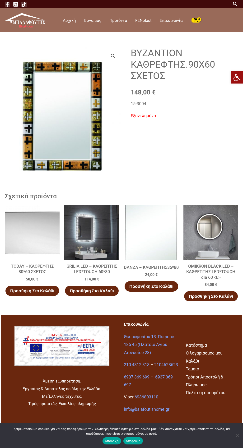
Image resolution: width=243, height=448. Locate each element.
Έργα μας (92, 20)
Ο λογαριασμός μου (204, 352)
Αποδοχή (112, 441)
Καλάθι (192, 361)
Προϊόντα (118, 20)
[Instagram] (15, 4)
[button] (237, 77)
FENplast (143, 20)
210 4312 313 (137, 364)
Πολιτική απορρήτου (205, 392)
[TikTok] (24, 4)
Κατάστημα (196, 345)
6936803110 (146, 396)
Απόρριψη (133, 441)
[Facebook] (7, 4)
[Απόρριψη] (237, 435)
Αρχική (69, 20)
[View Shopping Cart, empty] (196, 20)
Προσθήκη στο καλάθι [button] (32, 291)
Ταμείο (192, 368)
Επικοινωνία (171, 20)
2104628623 (166, 364)
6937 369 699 (137, 376)
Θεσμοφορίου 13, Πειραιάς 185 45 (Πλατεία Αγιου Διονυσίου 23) (150, 344)
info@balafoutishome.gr (146, 409)
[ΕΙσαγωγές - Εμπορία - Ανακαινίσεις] (25, 19)
